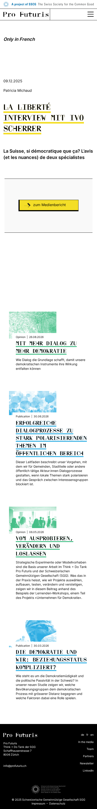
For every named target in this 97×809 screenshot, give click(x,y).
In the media (86, 742)
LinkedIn (88, 770)
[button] (91, 14)
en (92, 734)
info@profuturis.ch (14, 766)
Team (90, 749)
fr (87, 734)
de (82, 734)
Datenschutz (57, 803)
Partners (88, 756)
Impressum (38, 803)
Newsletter (87, 763)
